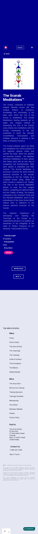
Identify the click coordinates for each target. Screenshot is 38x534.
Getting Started (14, 372)
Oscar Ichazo (14, 342)
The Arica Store (15, 384)
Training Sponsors (16, 392)
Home (11, 338)
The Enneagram (15, 363)
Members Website (15, 409)
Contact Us (15, 447)
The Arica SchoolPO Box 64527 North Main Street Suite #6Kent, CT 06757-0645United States (17, 434)
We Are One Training (16, 388)
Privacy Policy (14, 417)
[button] (32, 47)
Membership (14, 401)
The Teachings (14, 351)
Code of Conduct (15, 359)
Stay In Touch (14, 454)
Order (8, 252)
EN (5, 531)
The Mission (13, 368)
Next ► (18, 276)
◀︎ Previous (18, 268)
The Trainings (14, 355)
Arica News (13, 405)
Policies (12, 413)
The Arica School (15, 346)
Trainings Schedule (16, 396)
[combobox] (6, 531)
